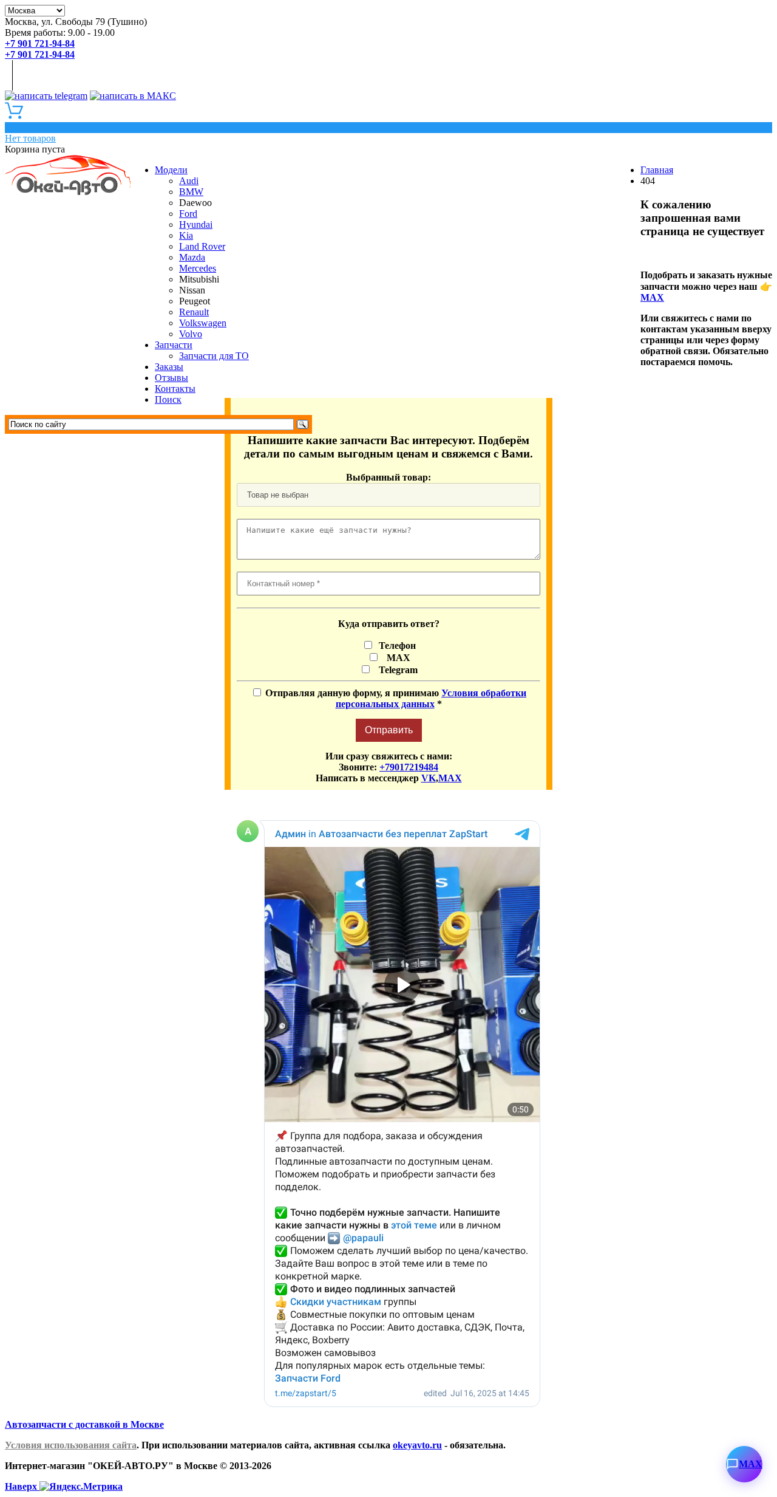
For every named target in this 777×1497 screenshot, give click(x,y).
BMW (191, 192)
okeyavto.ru (417, 1445)
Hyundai (195, 224)
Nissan (192, 290)
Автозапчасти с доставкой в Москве (84, 1424)
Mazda (192, 257)
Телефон (396, 645)
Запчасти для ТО (214, 356)
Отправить (389, 730)
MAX (652, 297)
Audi (188, 181)
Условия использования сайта (71, 1445)
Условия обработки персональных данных (431, 698)
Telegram (396, 670)
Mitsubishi (199, 279)
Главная (656, 170)
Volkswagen (202, 323)
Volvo (190, 334)
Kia (186, 235)
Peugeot (194, 301)
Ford (188, 213)
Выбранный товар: (388, 477)
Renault (194, 312)
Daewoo (195, 202)
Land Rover (202, 246)
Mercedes (197, 268)
